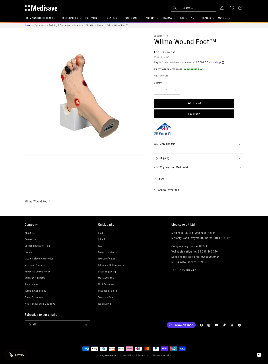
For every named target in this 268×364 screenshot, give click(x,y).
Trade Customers (34, 297)
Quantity (158, 82)
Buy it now (194, 113)
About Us (30, 233)
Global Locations (107, 252)
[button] (41, 18)
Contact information (162, 355)
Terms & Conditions (35, 290)
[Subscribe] (86, 324)
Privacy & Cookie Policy (38, 271)
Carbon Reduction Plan (37, 245)
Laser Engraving (107, 271)
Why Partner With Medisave (40, 303)
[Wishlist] (232, 8)
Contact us (30, 239)
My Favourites (106, 277)
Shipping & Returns (35, 277)
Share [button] (161, 178)
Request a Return (107, 290)
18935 (202, 262)
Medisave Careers (35, 265)
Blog (100, 233)
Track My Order (106, 297)
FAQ (100, 245)
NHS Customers (107, 284)
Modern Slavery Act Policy (39, 258)
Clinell (101, 239)
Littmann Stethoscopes (111, 265)
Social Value (31, 284)
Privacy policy (142, 355)
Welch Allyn (104, 303)
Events (28, 252)
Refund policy (127, 355)
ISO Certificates (106, 258)
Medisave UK (110, 355)
